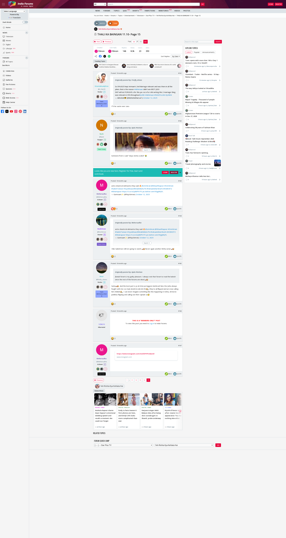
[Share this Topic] (95, 56)
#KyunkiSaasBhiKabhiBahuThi (135, 189)
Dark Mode (7, 22)
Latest (188, 52)
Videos (8, 76)
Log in (151, 323)
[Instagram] (15, 111)
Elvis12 (214, 156)
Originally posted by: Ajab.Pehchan (128, 128)
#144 (180, 216)
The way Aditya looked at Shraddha (199, 88)
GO (203, 4)
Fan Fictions (10, 84)
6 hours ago (205, 131)
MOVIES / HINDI (99, 407)
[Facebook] (2, 111)
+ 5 (105, 239)
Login (271, 4)
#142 (180, 121)
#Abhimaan (138, 89)
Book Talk (191, 136)
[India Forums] (20, 4)
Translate (16, 18)
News (5, 33)
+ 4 (105, 96)
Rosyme (214, 80)
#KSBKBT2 (167, 189)
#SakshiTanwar (117, 189)
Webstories (163, 11)
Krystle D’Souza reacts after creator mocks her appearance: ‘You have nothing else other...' (174, 414)
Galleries (9, 80)
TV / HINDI (168, 407)
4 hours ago (203, 168)
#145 (180, 263)
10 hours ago (206, 156)
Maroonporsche (212, 66)
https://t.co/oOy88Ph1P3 (132, 191)
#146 (180, 311)
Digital (8, 44)
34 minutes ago (199, 66)
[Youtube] (11, 111)
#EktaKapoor (116, 191)
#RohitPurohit (159, 95)
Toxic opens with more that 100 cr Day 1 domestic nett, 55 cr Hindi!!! (201, 61)
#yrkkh (142, 95)
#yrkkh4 (169, 95)
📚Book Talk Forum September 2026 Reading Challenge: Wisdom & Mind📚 (200, 140)
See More (5, 65)
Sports (8, 52)
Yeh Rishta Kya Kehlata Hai (109, 29)
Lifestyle (9, 48)
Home (8, 27)
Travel (190, 161)
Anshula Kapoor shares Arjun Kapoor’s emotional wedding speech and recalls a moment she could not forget (105, 415)
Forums (6, 58)
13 (140, 380)
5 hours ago (202, 119)
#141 (180, 73)
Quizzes (9, 89)
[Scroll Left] (95, 66)
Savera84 (214, 145)
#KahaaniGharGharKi (155, 189)
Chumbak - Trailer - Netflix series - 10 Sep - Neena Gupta (202, 75)
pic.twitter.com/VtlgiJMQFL (153, 191)
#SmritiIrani (168, 186)
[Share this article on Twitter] (104, 56)
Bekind (214, 91)
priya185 (214, 131)
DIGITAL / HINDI (146, 407)
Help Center (10, 102)
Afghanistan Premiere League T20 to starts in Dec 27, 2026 (202, 114)
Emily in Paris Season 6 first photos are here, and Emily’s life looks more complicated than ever (127, 415)
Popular (197, 52)
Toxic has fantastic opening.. (197, 153)
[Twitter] (6, 111)
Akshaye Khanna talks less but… (198, 176)
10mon (101, 51)
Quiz (125, 11)
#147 (180, 346)
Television (9, 36)
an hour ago (206, 91)
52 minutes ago (204, 80)
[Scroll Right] (180, 66)
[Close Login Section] (180, 172)
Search (218, 42)
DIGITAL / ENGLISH (124, 407)
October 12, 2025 (150, 98)
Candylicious (213, 168)
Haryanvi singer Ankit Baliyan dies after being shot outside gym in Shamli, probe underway (151, 414)
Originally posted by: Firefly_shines (128, 80)
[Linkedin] (24, 111)
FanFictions (150, 11)
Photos (186, 11)
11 (132, 380)
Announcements (208, 52)
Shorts (8, 93)
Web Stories (10, 98)
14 (144, 380)
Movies (8, 40)
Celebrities (10, 71)
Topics (116, 11)
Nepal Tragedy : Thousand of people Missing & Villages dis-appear (199, 101)
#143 (180, 181)
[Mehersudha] (96, 51)
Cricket (190, 96)
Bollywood (191, 57)
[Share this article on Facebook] (100, 56)
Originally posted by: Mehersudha (128, 223)
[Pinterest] (20, 111)
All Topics (9, 62)
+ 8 (105, 204)
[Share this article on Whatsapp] (109, 56)
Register (279, 4)
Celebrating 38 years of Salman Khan (200, 127)
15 (148, 380)
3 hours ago (202, 105)
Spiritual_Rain (212, 105)
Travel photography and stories (198, 164)
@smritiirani (146, 186)
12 (136, 380)
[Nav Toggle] (3, 4)
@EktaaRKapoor (157, 186)
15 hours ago (206, 180)
